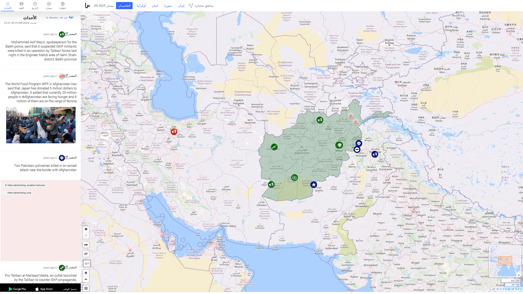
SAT (87, 263)
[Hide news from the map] (86, 254)
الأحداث (7, 8)
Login (62, 8)
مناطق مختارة (204, 6)
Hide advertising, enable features (26, 185)
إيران (181, 6)
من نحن (63, 17)
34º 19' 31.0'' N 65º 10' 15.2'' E (507, 289)
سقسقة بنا (52, 17)
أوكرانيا (141, 6)
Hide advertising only (19, 193)
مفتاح (49, 8)
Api (71, 17)
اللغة (21, 8)
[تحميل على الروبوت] (17, 289)
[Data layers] (86, 288)
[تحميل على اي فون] (44, 289)
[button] (174, 132)
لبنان (155, 6)
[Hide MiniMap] (518, 274)
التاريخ (35, 8)
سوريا (168, 6)
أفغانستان (124, 6)
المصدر (72, 34)
